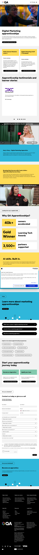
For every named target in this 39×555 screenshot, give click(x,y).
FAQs (16, 514)
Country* (3, 433)
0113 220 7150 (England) (6, 399)
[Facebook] (7, 546)
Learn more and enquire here (10, 70)
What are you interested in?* (7, 421)
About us (4, 511)
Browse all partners (18, 500)
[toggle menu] (36, 2)
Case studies (17, 513)
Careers (4, 512)
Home (3, 5)
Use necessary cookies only (19, 285)
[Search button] (30, 2)
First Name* (4, 404)
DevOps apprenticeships (7, 351)
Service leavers (5, 516)
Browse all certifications (19, 501)
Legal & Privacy (29, 511)
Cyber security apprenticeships (9, 347)
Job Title (21, 412)
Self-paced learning (6, 497)
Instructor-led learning (7, 499)
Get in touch (5, 308)
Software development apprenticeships (23, 355)
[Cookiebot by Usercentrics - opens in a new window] (33, 268)
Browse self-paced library (19, 497)
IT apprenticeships (19, 351)
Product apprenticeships (7, 355)
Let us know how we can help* (7, 438)
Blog (16, 511)
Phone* (21, 408)
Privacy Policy (32, 448)
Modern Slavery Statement (32, 512)
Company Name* (5, 412)
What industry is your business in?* (8, 429)
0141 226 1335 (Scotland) (7, 400)
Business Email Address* (6, 408)
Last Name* (22, 404)
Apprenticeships (8, 5)
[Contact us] (32, 2)
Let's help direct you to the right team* (9, 417)
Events (16, 512)
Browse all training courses (20, 499)
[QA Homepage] (5, 2)
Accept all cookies (32, 285)
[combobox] (22, 411)
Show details (33, 282)
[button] (14, 119)
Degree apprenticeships (31, 497)
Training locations (6, 513)
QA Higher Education (6, 515)
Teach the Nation (6, 517)
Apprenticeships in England (32, 499)
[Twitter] (2, 546)
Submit (34, 454)
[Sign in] (34, 2)
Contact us (5, 514)
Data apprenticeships (22, 347)
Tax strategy (29, 513)
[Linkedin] (10, 546)
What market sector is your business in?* (9, 425)
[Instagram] (5, 546)
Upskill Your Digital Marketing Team (9, 42)
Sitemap (28, 514)
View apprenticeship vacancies (10, 381)
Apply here (5, 475)
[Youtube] (2, 549)
